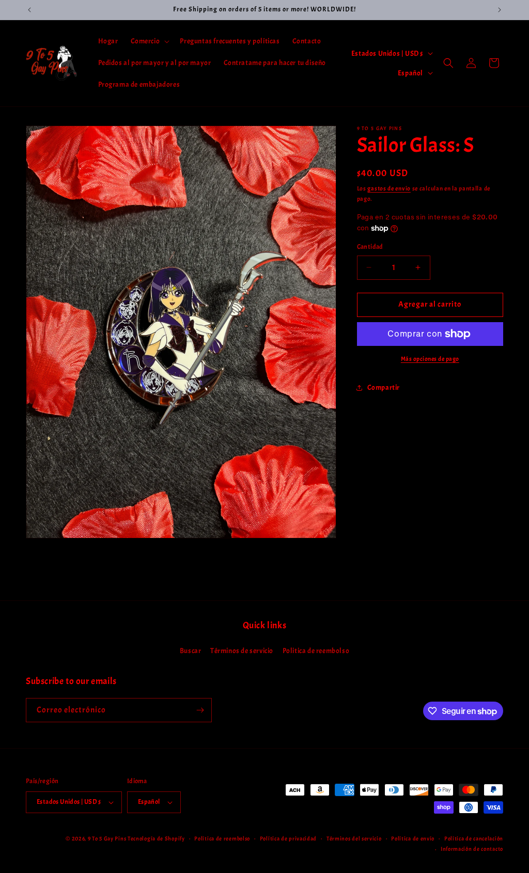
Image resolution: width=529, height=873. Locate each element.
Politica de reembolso (316, 650)
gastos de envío (389, 188)
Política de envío (412, 838)
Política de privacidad (288, 838)
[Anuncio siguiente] (499, 10)
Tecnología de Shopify (156, 838)
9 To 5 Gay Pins (107, 838)
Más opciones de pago (430, 359)
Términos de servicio (241, 650)
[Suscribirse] (200, 710)
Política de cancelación (473, 838)
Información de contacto (472, 848)
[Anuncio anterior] (29, 10)
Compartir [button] (383, 387)
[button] (149, 41)
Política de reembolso (222, 838)
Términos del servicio (354, 838)
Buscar (190, 650)
